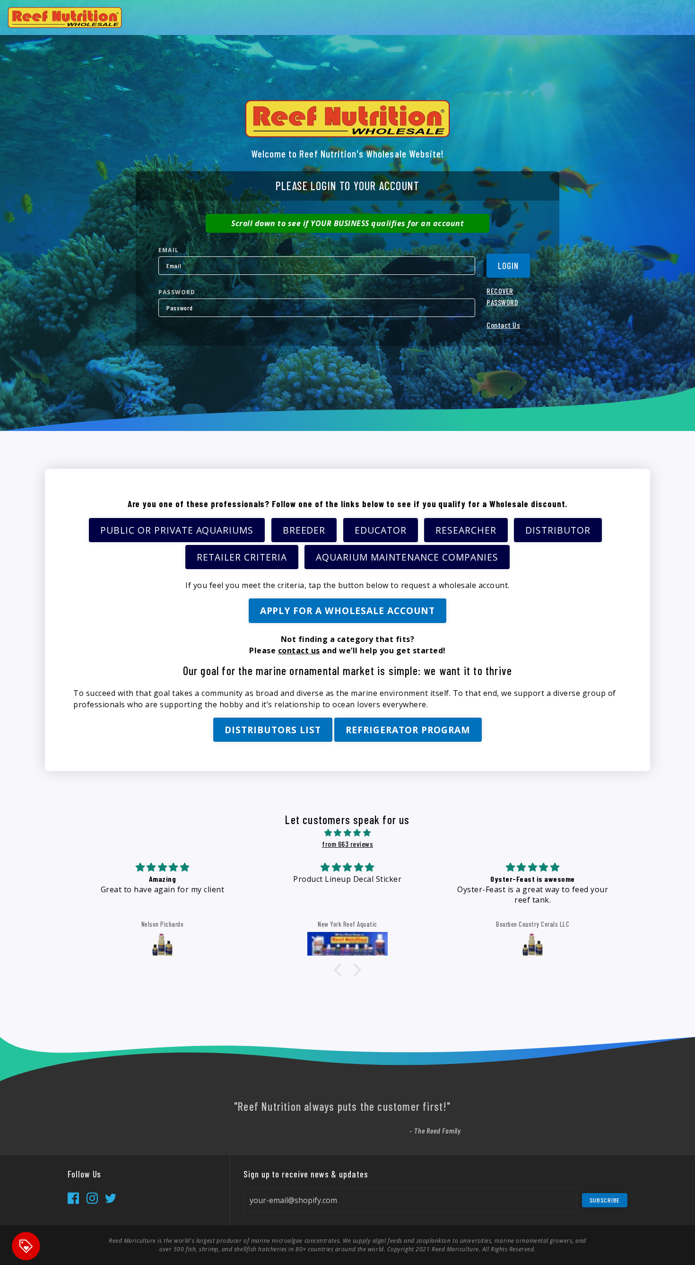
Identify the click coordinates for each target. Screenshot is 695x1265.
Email (168, 250)
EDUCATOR (381, 530)
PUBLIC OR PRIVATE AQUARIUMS (176, 530)
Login (508, 265)
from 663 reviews (347, 843)
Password (177, 292)
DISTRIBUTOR (558, 530)
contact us (299, 650)
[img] (348, 832)
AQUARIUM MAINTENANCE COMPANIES (407, 557)
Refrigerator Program (408, 729)
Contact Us (503, 324)
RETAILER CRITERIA (242, 557)
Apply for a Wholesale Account (347, 610)
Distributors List (273, 729)
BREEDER (304, 530)
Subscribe (605, 1200)
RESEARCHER (465, 530)
